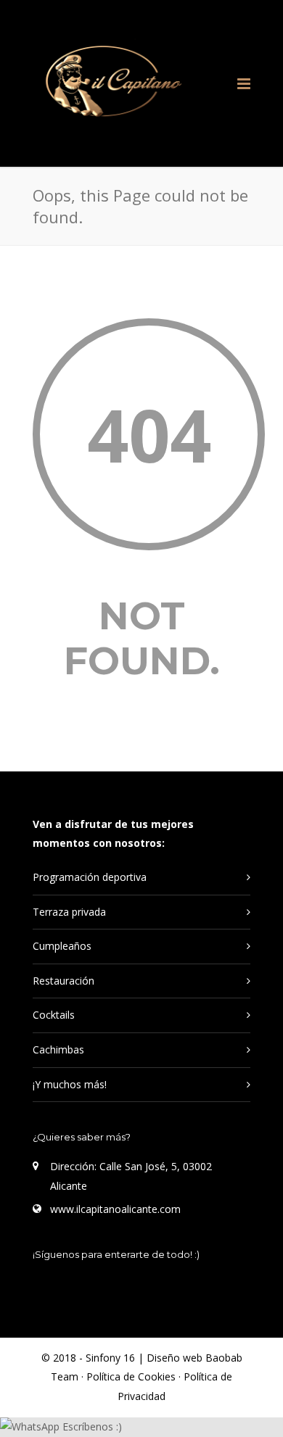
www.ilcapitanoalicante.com (115, 1209)
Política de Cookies (132, 1376)
